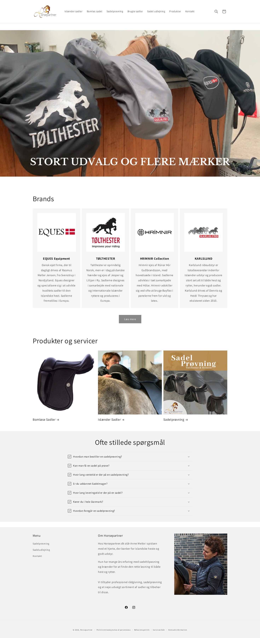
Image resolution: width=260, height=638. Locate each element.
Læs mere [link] (130, 319)
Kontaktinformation (177, 630)
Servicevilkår (159, 630)
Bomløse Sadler (44, 419)
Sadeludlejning (41, 549)
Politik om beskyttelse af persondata (114, 630)
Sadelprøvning (173, 419)
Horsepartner (86, 630)
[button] (216, 11)
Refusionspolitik (141, 630)
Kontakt (37, 556)
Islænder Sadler (109, 419)
